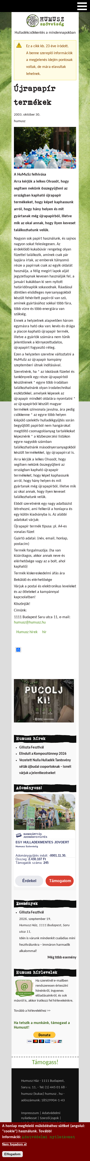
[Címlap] (45, 26)
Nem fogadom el (14, 1144)
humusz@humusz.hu (30, 622)
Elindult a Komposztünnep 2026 (42, 754)
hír (44, 632)
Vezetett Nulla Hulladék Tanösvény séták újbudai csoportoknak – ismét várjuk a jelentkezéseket (45, 767)
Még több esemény (62, 957)
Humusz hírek (26, 632)
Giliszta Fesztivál (31, 747)
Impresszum (30, 1113)
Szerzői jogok (49, 1118)
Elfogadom (12, 1154)
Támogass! (45, 1062)
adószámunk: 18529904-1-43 (43, 1100)
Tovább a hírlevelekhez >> (32, 1011)
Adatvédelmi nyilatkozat (48, 1137)
